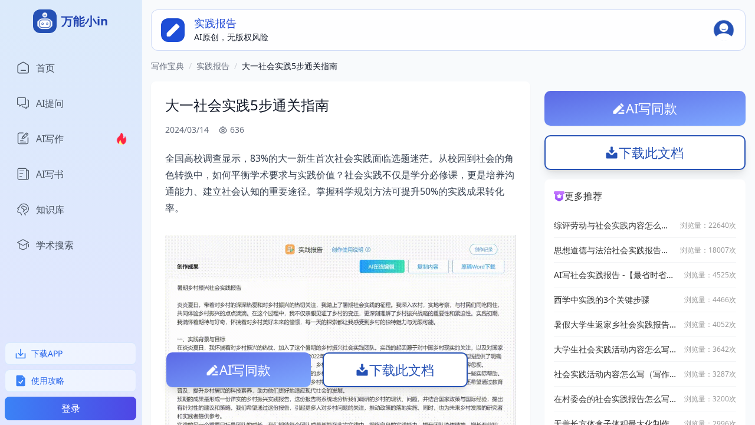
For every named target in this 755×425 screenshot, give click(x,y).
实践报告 (212, 65)
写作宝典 (167, 65)
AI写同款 (245, 369)
